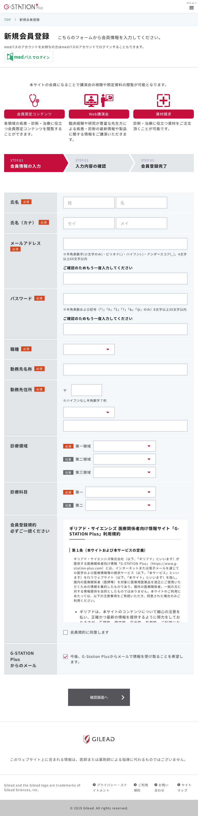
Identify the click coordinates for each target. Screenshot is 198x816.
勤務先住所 (21, 389)
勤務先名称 (21, 369)
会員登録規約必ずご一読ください (30, 528)
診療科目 (19, 492)
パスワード (21, 298)
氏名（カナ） (23, 222)
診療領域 (19, 446)
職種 (14, 349)
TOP (7, 19)
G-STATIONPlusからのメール (23, 659)
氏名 (14, 202)
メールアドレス (25, 243)
